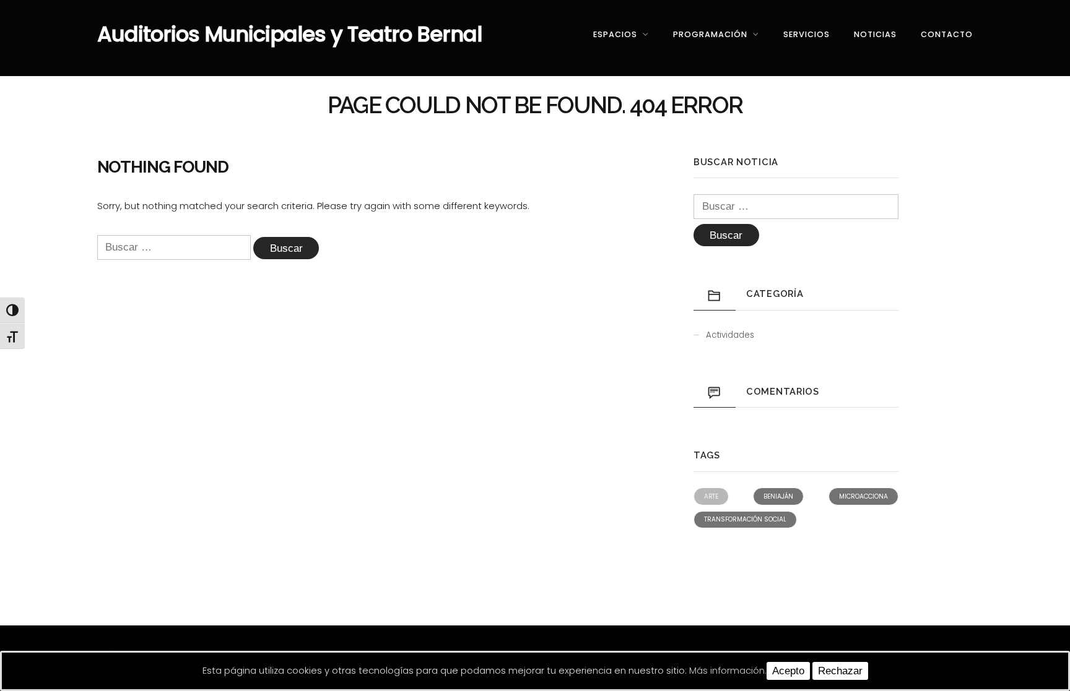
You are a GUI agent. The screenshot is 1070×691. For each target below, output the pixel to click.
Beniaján (778, 496)
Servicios (806, 34)
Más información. (728, 670)
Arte (711, 496)
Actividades (730, 335)
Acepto (788, 671)
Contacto (947, 34)
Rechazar (840, 671)
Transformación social (745, 519)
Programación (710, 34)
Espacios (615, 34)
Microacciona (863, 496)
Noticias (875, 34)
